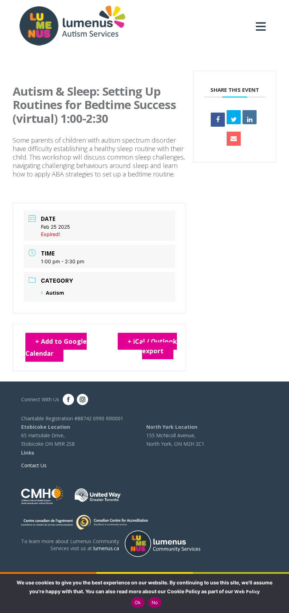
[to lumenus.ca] (72, 25)
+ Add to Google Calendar (56, 347)
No (155, 602)
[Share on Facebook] (218, 120)
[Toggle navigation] (263, 26)
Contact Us (34, 465)
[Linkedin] (249, 117)
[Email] (234, 139)
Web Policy (247, 591)
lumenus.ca (106, 548)
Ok (138, 602)
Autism (55, 292)
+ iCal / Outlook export (152, 346)
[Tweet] (234, 117)
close (280, 593)
